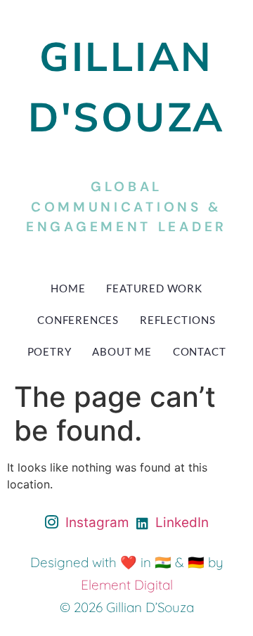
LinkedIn (180, 522)
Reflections (178, 319)
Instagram (95, 522)
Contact (199, 351)
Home (68, 288)
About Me (121, 351)
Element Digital (127, 584)
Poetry (49, 351)
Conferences (78, 319)
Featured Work (154, 288)
